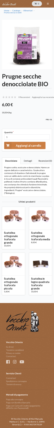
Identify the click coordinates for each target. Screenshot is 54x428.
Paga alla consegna (14, 399)
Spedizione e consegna (16, 381)
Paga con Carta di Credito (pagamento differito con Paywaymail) (23, 406)
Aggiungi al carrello (28, 145)
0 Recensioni (24, 97)
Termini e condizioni (15, 350)
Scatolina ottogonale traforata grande (11, 237)
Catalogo (16, 11)
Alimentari (28, 11)
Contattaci (11, 356)
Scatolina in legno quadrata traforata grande (40, 283)
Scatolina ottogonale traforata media (40, 236)
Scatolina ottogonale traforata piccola (11, 283)
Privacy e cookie (13, 353)
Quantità (8, 132)
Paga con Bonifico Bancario (18, 402)
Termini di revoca (13, 384)
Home (6, 11)
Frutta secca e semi (12, 13)
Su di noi (10, 347)
